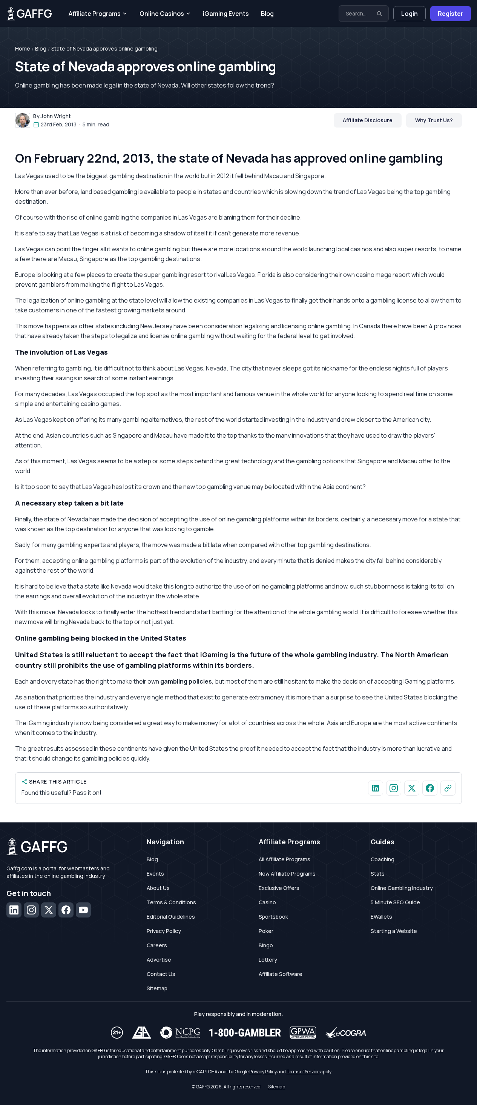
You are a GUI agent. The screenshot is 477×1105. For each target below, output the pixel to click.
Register (450, 13)
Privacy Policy (164, 930)
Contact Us (161, 973)
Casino (267, 902)
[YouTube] (83, 910)
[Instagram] (31, 910)
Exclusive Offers (279, 887)
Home (22, 48)
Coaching (382, 859)
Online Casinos (162, 13)
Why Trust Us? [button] (434, 120)
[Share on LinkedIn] (375, 788)
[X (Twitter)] (48, 910)
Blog (267, 13)
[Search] (379, 14)
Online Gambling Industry (402, 887)
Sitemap (157, 988)
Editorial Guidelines (171, 916)
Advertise (159, 959)
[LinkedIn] (13, 910)
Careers (157, 945)
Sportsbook (273, 916)
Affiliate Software (280, 973)
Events (155, 873)
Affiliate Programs (95, 13)
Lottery (268, 959)
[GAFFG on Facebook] (429, 788)
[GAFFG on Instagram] (393, 788)
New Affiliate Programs (287, 873)
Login (409, 13)
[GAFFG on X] (411, 788)
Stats (378, 873)
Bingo (266, 945)
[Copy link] (448, 788)
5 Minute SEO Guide (395, 902)
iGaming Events (226, 13)
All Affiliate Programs (284, 859)
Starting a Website (394, 930)
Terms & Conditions (171, 902)
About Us (158, 887)
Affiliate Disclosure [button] (368, 120)
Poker (266, 930)
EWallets (381, 916)
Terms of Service (303, 1071)
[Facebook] (66, 910)
